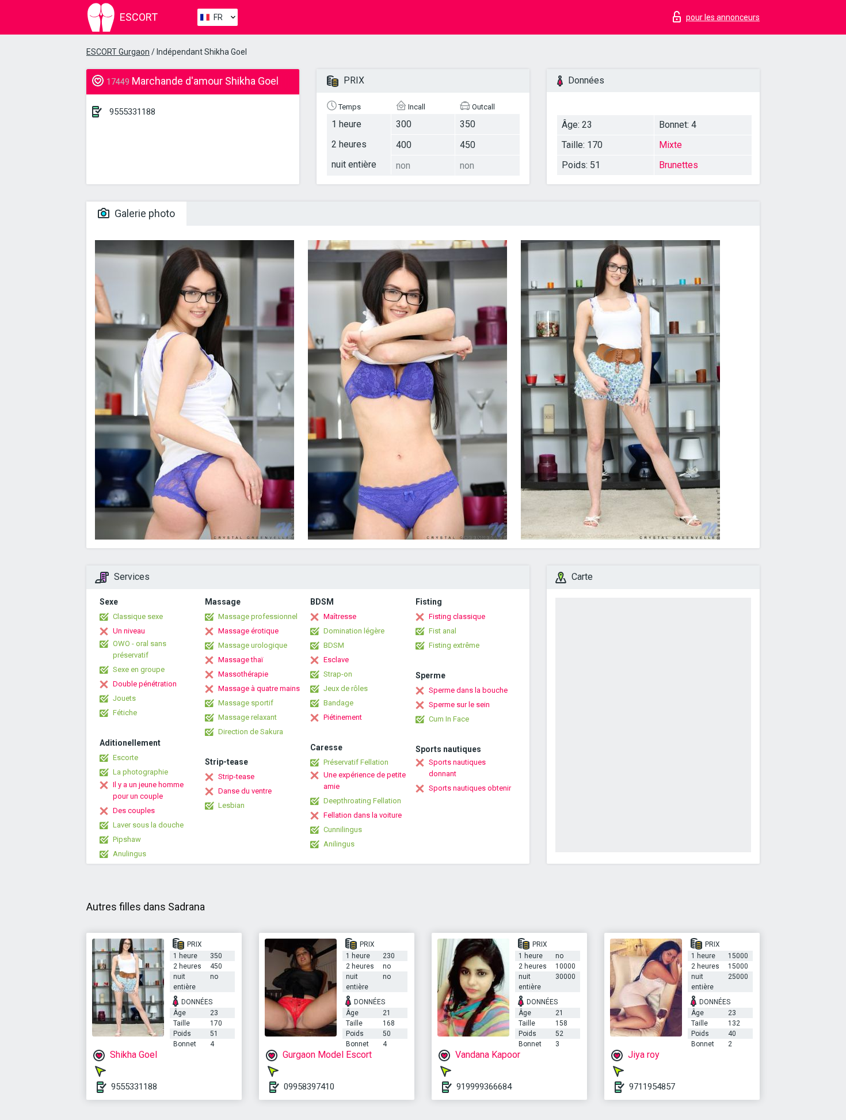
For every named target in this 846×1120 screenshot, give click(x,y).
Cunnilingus (342, 829)
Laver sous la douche (148, 825)
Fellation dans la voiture (362, 815)
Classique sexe (138, 616)
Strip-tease (236, 776)
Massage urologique (252, 645)
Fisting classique (457, 616)
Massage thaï (240, 659)
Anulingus (129, 853)
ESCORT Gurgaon (118, 51)
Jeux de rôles (345, 688)
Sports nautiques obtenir (470, 788)
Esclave (336, 659)
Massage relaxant (247, 717)
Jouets (124, 698)
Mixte (670, 144)
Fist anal (442, 631)
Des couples (134, 810)
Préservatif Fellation (355, 762)
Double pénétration (145, 683)
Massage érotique (248, 631)
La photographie (140, 772)
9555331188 (132, 112)
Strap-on (337, 674)
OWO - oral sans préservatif (139, 649)
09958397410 (309, 1086)
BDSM (333, 645)
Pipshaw (127, 839)
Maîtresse (339, 616)
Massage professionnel (258, 616)
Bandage (338, 702)
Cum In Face (449, 719)
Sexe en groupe (139, 669)
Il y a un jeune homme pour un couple (148, 790)
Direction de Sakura (250, 731)
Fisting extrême (454, 645)
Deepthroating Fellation (362, 800)
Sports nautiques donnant (457, 768)
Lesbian (231, 805)
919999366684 (484, 1086)
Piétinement (342, 717)
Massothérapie (243, 674)
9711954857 (652, 1086)
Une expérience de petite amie (364, 780)
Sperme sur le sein (459, 704)
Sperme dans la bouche (468, 690)
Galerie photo (143, 213)
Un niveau (129, 631)
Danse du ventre (245, 791)
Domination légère (353, 631)
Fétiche (125, 712)
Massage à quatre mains (259, 688)
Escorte (125, 757)
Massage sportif (245, 702)
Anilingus (339, 844)
